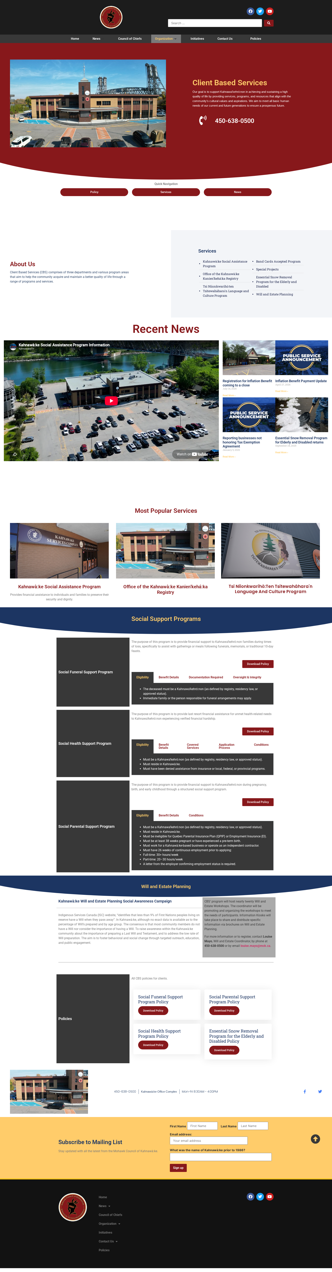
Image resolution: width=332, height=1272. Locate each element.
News (102, 1206)
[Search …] (215, 23)
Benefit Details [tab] (169, 677)
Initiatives (105, 1232)
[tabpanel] (202, 694)
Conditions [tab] (261, 745)
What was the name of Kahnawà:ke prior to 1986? (207, 1150)
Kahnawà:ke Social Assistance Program (59, 586)
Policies (104, 1250)
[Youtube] (270, 11)
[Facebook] (250, 11)
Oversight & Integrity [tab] (247, 677)
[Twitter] (260, 11)
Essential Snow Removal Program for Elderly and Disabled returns (301, 440)
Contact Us (106, 1241)
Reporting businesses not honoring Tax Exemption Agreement (242, 442)
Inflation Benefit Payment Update (301, 381)
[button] (99, 39)
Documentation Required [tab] (206, 677)
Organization (107, 1224)
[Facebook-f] (305, 1092)
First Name (178, 1126)
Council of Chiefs (110, 1215)
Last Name (229, 1126)
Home (103, 1197)
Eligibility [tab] (142, 677)
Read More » (229, 395)
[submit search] (269, 23)
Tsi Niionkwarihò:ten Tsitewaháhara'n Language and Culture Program (270, 588)
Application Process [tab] (226, 746)
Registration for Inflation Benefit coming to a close (247, 383)
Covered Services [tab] (193, 746)
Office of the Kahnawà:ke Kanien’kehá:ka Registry (165, 589)
